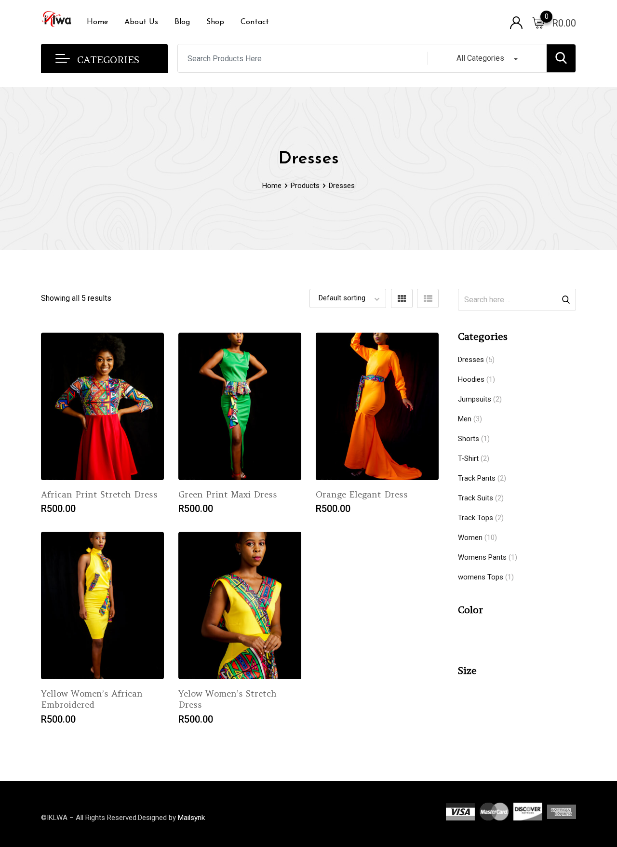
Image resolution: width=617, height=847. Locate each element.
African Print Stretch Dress (99, 494)
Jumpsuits (474, 399)
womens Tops (480, 577)
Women (470, 537)
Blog (182, 22)
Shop (215, 22)
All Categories (480, 58)
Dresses (471, 359)
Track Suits (475, 498)
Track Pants (477, 478)
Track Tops (475, 517)
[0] (538, 22)
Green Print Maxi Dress (227, 494)
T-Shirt (468, 458)
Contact (255, 22)
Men (464, 419)
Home (97, 22)
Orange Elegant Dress (362, 494)
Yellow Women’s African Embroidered (92, 699)
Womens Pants (482, 557)
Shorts (468, 438)
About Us (141, 22)
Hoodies (471, 379)
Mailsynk (191, 817)
